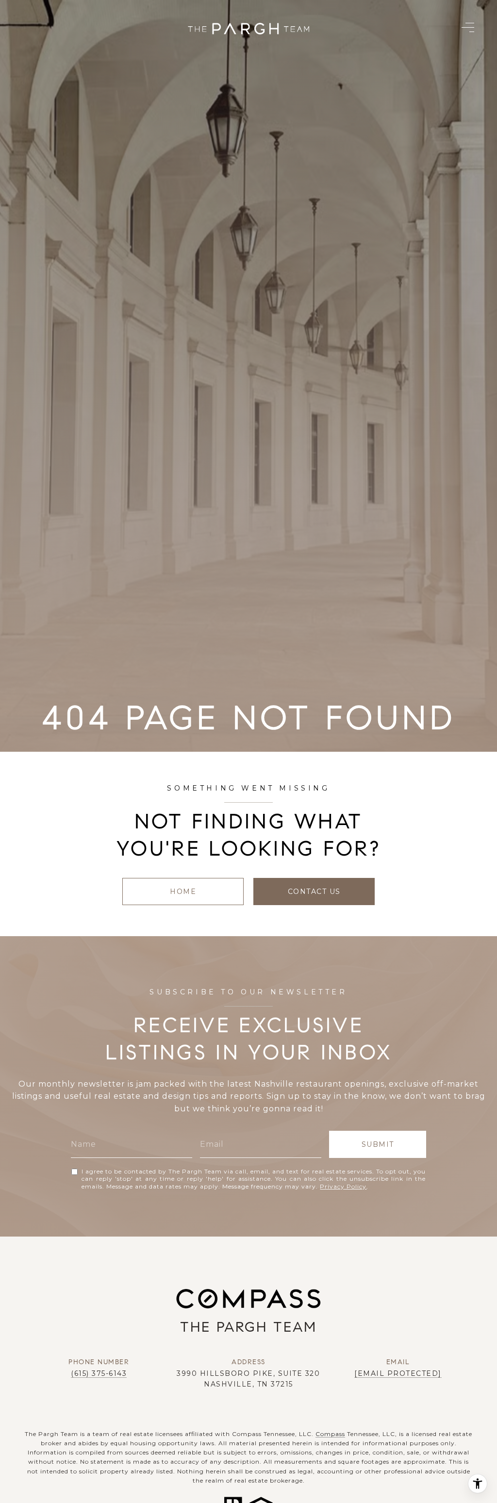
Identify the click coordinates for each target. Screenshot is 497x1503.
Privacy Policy (343, 1186)
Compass (330, 1433)
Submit (378, 1144)
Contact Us (314, 891)
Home (183, 891)
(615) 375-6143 (99, 1373)
